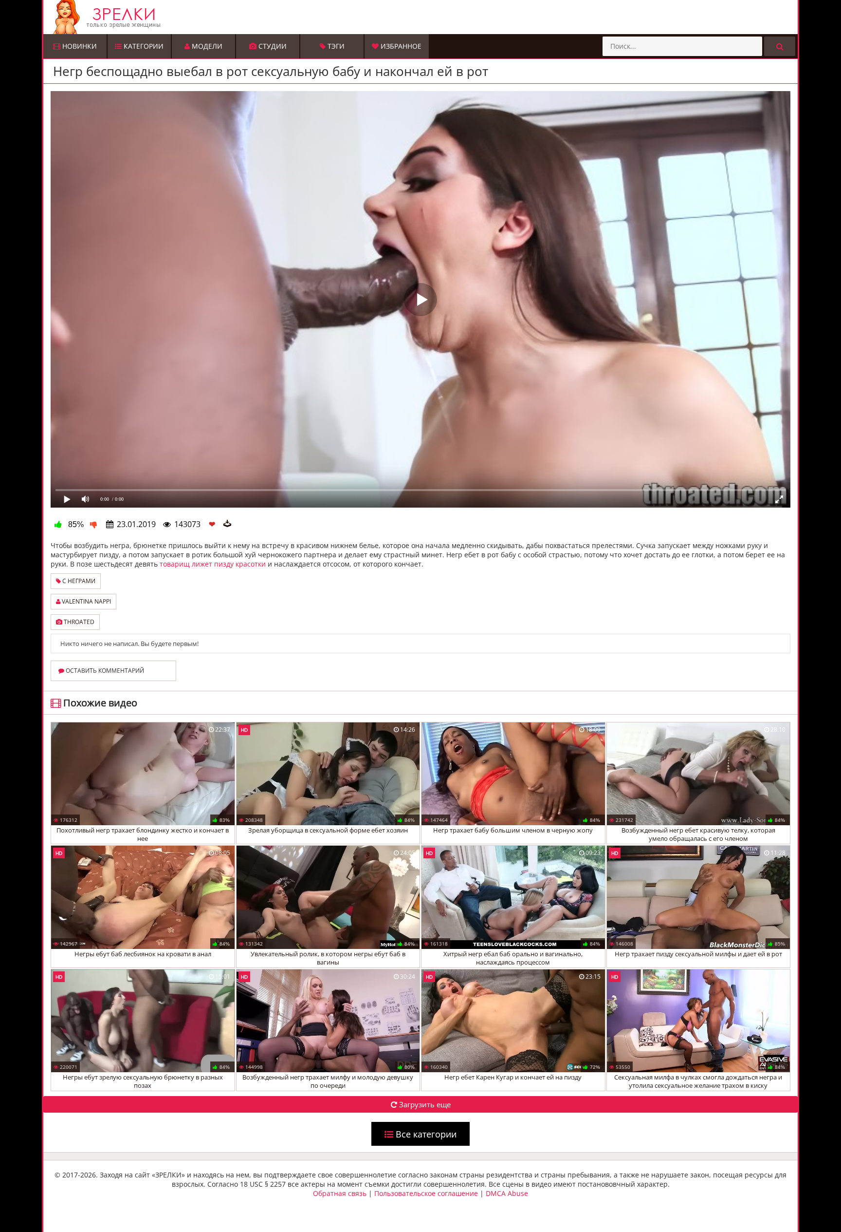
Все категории (425, 1134)
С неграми (78, 581)
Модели (206, 46)
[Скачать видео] (227, 524)
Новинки (78, 46)
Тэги (335, 46)
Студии (271, 46)
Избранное (400, 46)
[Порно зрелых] (423, 17)
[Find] (779, 46)
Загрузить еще (424, 1104)
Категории (143, 46)
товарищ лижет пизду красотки (213, 564)
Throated (78, 622)
